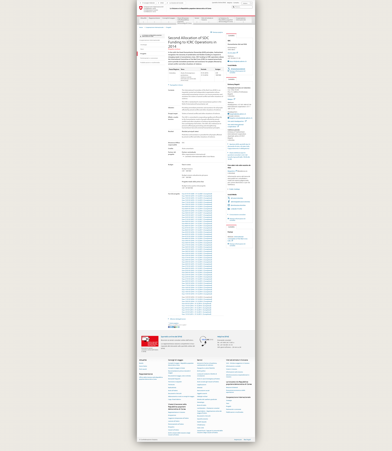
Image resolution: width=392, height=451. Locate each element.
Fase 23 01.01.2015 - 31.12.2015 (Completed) (197, 274)
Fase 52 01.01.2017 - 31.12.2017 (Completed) (197, 217)
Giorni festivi (143, 366)
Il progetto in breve (176, 85)
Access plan (232, 53)
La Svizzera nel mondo (176, 3)
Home (141, 27)
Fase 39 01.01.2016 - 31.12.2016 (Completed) (197, 240)
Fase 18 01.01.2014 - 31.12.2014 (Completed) (197, 283)
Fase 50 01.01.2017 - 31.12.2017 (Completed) (197, 221)
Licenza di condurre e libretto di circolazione (207, 375)
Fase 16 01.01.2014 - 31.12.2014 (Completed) (197, 287)
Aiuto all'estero (173, 390)
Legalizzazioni (201, 384)
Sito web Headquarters (236, 121)
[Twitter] (171, 327)
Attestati (199, 387)
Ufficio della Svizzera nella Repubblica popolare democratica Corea (151, 378)
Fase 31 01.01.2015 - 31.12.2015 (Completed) (197, 257)
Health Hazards (201, 422)
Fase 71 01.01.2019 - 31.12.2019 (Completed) (197, 202)
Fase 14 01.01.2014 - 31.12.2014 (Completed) (197, 292)
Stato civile (200, 428)
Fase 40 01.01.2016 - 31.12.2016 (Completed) (197, 238)
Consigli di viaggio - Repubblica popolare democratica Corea (180, 364)
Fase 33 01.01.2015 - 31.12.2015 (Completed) (197, 253)
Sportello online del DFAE (171, 337)
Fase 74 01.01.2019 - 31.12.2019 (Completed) (197, 196)
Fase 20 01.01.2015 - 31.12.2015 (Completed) (197, 281)
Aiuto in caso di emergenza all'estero (208, 379)
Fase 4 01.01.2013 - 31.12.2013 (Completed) (196, 308)
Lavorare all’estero (173, 421)
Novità (141, 363)
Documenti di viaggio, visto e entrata (179, 376)
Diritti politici (201, 371)
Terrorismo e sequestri (175, 382)
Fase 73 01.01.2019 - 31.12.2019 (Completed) (197, 198)
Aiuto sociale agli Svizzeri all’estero (208, 382)
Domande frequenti (174, 379)
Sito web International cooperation (235, 126)
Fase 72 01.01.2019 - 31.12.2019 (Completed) (197, 200)
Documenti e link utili (175, 393)
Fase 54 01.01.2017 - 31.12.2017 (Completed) (197, 213)
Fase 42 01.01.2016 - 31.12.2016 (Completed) (197, 234)
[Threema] (175, 327)
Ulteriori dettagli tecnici (178, 319)
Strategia (229, 400)
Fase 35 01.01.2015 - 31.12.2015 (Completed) (197, 249)
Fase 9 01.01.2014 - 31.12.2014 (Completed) (196, 303)
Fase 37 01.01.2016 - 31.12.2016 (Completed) (197, 245)
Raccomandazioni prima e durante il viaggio (179, 372)
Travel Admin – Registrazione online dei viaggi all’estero (209, 412)
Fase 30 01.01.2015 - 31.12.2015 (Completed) (197, 260)
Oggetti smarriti (202, 393)
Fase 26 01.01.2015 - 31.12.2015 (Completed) (197, 268)
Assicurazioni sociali (203, 390)
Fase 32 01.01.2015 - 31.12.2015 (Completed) (197, 255)
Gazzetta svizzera (202, 419)
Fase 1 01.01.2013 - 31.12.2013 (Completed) (196, 314)
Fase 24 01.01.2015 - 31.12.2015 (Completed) (197, 272)
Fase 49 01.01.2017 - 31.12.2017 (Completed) (197, 223)
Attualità (143, 18)
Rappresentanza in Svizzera (176, 412)
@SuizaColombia (237, 198)
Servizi (197, 18)
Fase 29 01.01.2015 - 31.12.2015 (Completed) (197, 262)
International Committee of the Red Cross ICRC (237, 239)
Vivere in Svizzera (231, 369)
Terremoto (171, 384)
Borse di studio (201, 405)
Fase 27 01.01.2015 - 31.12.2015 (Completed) (197, 266)
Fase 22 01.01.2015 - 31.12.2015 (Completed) (197, 277)
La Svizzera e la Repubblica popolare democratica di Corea (226, 19)
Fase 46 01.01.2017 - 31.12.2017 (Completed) (197, 230)
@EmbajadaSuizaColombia (240, 202)
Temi (227, 403)
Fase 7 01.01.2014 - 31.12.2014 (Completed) (196, 306)
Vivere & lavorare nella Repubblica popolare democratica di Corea (184, 20)
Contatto (230, 36)
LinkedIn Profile (236, 209)
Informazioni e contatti (233, 366)
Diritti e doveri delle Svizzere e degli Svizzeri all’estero (179, 434)
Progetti (228, 406)
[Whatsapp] (177, 327)
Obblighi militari (202, 396)
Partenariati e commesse (233, 409)
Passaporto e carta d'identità (206, 368)
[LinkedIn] (173, 327)
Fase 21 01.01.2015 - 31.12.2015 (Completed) (197, 279)
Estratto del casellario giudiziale (207, 399)
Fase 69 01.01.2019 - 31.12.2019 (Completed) (197, 206)
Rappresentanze (154, 18)
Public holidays (234, 189)
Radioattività (172, 387)
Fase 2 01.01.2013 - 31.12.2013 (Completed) (196, 312)
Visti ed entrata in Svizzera (207, 19)
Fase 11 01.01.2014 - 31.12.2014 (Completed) (197, 299)
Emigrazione (172, 415)
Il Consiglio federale (148, 3)
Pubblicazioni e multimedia (234, 412)
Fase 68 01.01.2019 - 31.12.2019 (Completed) (197, 208)
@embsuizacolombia (238, 205)
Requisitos (231, 171)
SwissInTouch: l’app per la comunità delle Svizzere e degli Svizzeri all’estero (210, 431)
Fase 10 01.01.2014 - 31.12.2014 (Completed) (197, 301)
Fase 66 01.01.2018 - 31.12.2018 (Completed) (197, 211)
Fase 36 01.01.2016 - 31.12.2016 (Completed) (197, 247)
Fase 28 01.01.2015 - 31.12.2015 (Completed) (197, 264)
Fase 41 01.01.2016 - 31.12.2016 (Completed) (197, 236)
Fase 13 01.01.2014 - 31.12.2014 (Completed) (197, 294)
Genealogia (200, 402)
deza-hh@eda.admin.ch (238, 61)
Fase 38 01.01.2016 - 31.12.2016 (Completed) (197, 243)
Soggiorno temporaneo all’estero (178, 418)
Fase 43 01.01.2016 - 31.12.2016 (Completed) (197, 232)
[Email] (178, 327)
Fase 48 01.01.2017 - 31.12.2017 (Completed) (197, 226)
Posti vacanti (143, 369)
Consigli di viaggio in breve (176, 368)
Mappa (230, 99)
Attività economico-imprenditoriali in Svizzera (237, 376)
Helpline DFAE (223, 337)
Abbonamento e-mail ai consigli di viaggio (181, 396)
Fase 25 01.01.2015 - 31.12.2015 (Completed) (197, 270)
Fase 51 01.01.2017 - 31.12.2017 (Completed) (197, 219)
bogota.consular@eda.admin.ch (241, 118)
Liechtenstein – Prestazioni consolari (208, 408)
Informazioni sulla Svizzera (234, 372)
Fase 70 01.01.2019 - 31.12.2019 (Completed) (197, 204)
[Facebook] (169, 327)
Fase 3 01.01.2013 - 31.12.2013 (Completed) (196, 310)
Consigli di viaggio (168, 18)
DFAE (162, 3)
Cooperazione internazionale (241, 19)
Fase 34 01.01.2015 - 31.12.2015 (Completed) (197, 251)
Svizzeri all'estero (173, 430)
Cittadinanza (201, 425)
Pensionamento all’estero (176, 424)
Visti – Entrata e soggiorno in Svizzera (237, 363)
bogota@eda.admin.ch (238, 114)
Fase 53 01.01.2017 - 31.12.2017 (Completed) (197, 215)
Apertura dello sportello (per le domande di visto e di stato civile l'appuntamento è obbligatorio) (239, 146)
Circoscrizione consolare (237, 214)
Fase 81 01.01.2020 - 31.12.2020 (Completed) (197, 194)
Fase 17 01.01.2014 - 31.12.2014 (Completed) (197, 285)
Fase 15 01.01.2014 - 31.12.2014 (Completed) (197, 289)
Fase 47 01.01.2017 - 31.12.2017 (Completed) (197, 228)
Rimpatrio (171, 427)
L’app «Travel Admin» (174, 399)
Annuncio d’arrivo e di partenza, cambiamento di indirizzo (207, 364)
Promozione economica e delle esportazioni (235, 391)
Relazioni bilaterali (232, 387)
